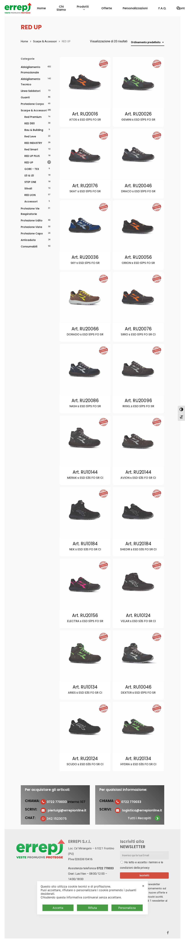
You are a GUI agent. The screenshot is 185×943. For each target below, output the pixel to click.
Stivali (28, 188)
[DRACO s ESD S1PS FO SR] (138, 154)
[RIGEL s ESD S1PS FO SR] (138, 369)
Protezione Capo (32, 233)
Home (24, 41)
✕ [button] (143, 886)
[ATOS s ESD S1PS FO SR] (85, 82)
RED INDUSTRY (33, 143)
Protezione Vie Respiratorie (30, 211)
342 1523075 (57, 818)
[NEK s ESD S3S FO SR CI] (85, 512)
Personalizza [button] (127, 908)
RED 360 (29, 123)
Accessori (30, 201)
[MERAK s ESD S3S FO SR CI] (85, 440)
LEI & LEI (29, 175)
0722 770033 (105, 868)
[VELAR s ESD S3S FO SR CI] (138, 584)
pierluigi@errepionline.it (67, 810)
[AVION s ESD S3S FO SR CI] (138, 440)
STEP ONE (30, 182)
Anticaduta (28, 240)
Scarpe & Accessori (45, 41)
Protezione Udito (31, 220)
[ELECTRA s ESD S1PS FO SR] (85, 584)
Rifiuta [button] (92, 908)
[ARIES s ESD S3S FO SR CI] (85, 655)
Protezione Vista (31, 227)
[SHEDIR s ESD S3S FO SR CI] (138, 512)
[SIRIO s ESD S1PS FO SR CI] (138, 297)
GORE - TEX (31, 169)
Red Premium (33, 117)
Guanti (25, 97)
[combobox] (147, 42)
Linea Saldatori (30, 91)
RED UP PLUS (32, 156)
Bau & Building (33, 130)
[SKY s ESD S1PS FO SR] (85, 226)
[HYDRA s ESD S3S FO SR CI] (138, 727)
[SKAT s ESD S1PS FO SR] (85, 154)
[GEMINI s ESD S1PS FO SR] (138, 82)
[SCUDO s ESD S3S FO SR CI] (85, 727)
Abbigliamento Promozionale (30, 69)
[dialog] (92, 898)
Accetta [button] (58, 908)
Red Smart (31, 149)
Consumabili (29, 246)
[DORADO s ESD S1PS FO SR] (85, 297)
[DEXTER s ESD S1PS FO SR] (138, 655)
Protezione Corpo (32, 104)
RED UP (28, 162)
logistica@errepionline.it (142, 810)
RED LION (30, 195)
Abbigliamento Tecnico (30, 81)
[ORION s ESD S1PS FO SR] (138, 226)
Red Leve (30, 136)
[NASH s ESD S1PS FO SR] (85, 369)
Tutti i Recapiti (139, 818)
